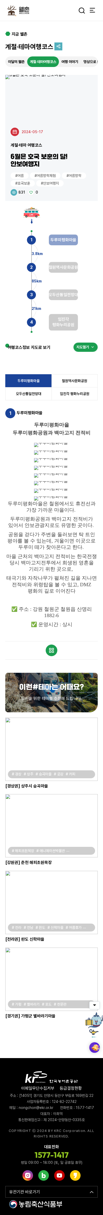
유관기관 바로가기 (24, 1191)
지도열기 (82, 347)
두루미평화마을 (28, 381)
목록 (51, 650)
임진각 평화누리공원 (74, 394)
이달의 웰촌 (16, 62)
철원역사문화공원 (74, 381)
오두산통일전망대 (28, 394)
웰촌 (19, 10)
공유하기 (58, 46)
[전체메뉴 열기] (92, 10)
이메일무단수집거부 (37, 1088)
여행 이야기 (70, 62)
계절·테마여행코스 (43, 62)
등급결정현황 (71, 1088)
